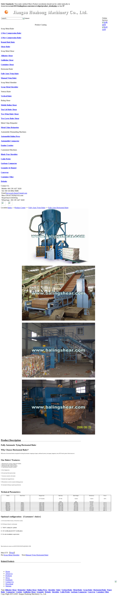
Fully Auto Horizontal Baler (58, 208)
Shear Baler (5, 47)
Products (14, 24)
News (19, 24)
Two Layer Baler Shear (10, 118)
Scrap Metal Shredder (9, 87)
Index (10, 208)
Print (12, 553)
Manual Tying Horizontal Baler (37, 555)
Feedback (24, 24)
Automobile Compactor (10, 141)
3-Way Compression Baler (11, 38)
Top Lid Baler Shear (9, 109)
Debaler (4, 181)
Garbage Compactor (9, 163)
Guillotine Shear (7, 60)
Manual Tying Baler (9, 78)
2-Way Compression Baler (11, 33)
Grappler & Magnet (8, 168)
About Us (8, 24)
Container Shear (7, 65)
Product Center (20, 208)
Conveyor (5, 172)
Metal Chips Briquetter (10, 127)
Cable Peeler (6, 159)
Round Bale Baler (8, 42)
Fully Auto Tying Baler (10, 74)
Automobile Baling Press (10, 136)
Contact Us (31, 24)
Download (9, 584)
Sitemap (8, 586)
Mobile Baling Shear (9, 105)
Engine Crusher (7, 145)
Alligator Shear (7, 56)
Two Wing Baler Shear (10, 114)
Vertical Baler (6, 96)
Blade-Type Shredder (9, 154)
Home (3, 24)
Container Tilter (7, 177)
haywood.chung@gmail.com (16, 193)
